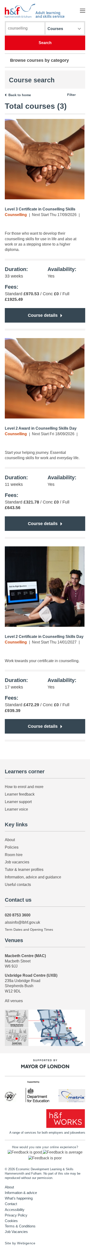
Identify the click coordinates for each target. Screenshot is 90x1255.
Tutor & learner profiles (24, 870)
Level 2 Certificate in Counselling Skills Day (44, 637)
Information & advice (21, 1193)
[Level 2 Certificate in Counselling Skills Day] (44, 586)
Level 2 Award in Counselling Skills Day (41, 428)
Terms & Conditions (20, 1226)
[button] (25, 1152)
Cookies (11, 1221)
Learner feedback (20, 794)
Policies (11, 847)
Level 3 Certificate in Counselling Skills (40, 209)
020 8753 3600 (17, 915)
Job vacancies (17, 862)
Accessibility (14, 1210)
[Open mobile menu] (82, 11)
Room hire (14, 855)
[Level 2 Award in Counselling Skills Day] (44, 378)
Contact (11, 1204)
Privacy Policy (16, 1215)
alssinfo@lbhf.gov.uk (22, 922)
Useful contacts (18, 885)
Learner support (18, 802)
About (10, 840)
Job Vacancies (16, 1232)
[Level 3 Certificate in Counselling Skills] (44, 159)
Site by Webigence (20, 1243)
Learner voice (16, 809)
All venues (14, 1001)
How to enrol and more (24, 787)
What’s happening (19, 1198)
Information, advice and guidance (33, 877)
